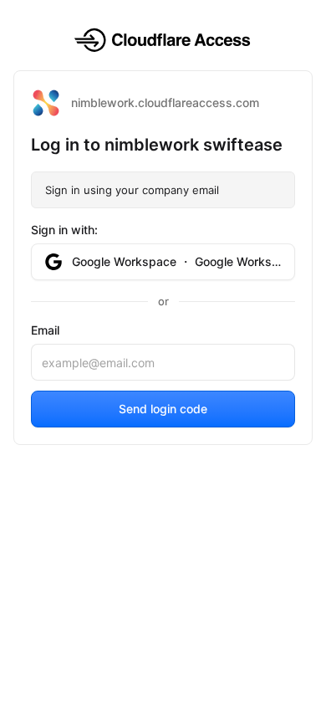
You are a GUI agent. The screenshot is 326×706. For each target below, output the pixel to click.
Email (45, 330)
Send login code (163, 409)
